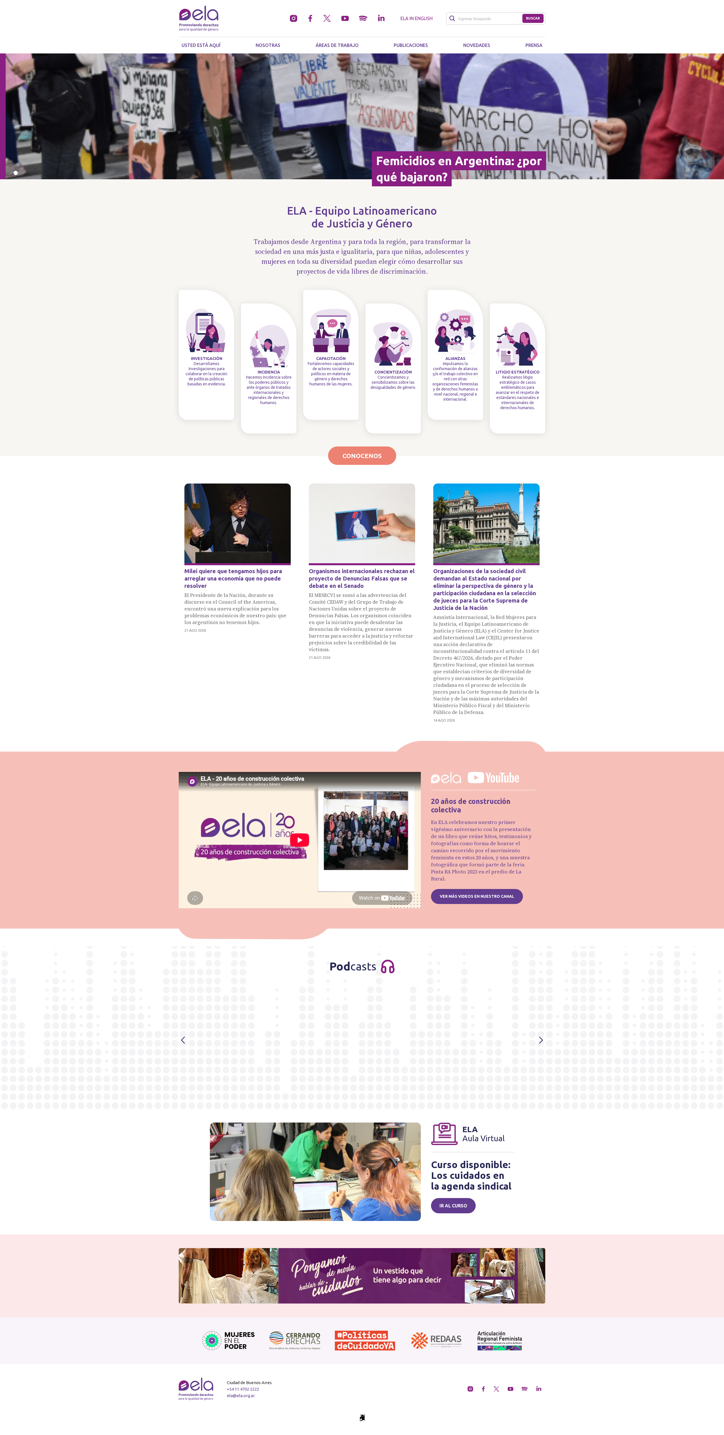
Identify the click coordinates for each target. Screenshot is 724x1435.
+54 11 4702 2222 (243, 1389)
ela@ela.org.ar (241, 1395)
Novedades (476, 45)
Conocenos (362, 455)
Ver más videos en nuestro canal (477, 896)
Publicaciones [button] (411, 45)
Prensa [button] (533, 45)
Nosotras (268, 45)
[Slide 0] (16, 173)
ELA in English (416, 18)
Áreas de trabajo (337, 45)
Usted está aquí (201, 45)
